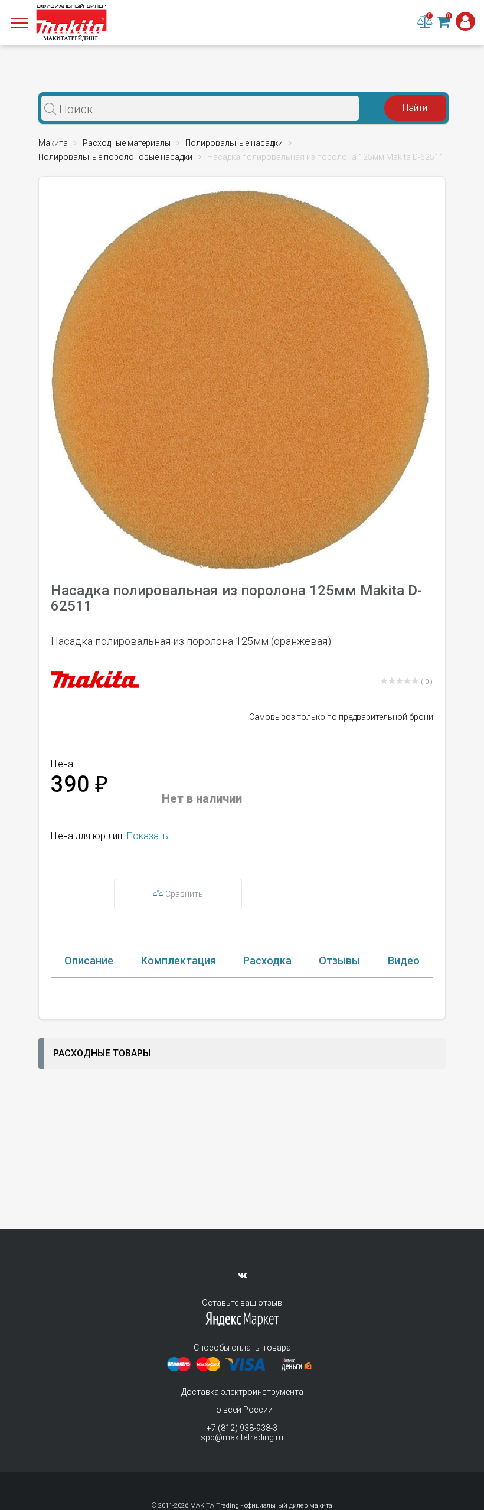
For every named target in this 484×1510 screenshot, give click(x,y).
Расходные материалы (127, 143)
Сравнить (183, 894)
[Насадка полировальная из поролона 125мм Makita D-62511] (242, 378)
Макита (53, 143)
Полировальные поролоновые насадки (115, 157)
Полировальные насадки (234, 143)
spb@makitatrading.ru (242, 1437)
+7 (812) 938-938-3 (242, 1428)
